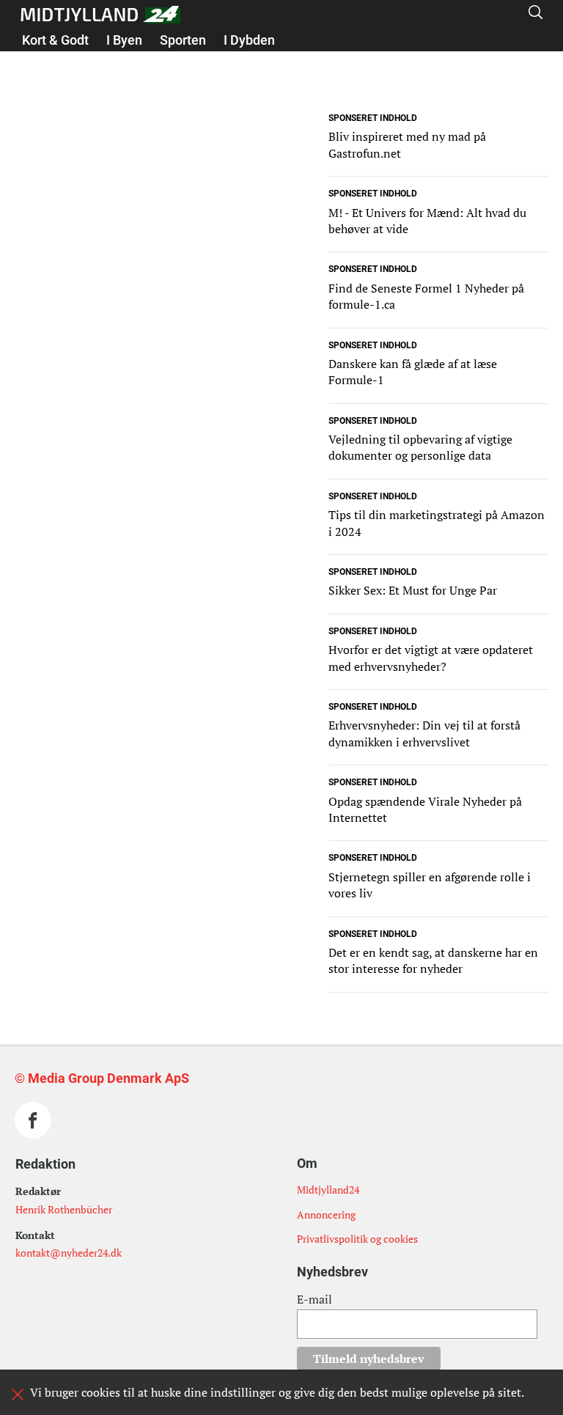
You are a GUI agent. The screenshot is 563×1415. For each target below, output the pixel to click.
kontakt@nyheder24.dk (68, 1253)
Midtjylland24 (328, 1190)
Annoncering (326, 1214)
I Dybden (249, 40)
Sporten (183, 40)
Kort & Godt (55, 40)
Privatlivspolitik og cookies (357, 1239)
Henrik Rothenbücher (63, 1209)
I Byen (124, 40)
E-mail (314, 1299)
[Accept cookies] (17, 1394)
